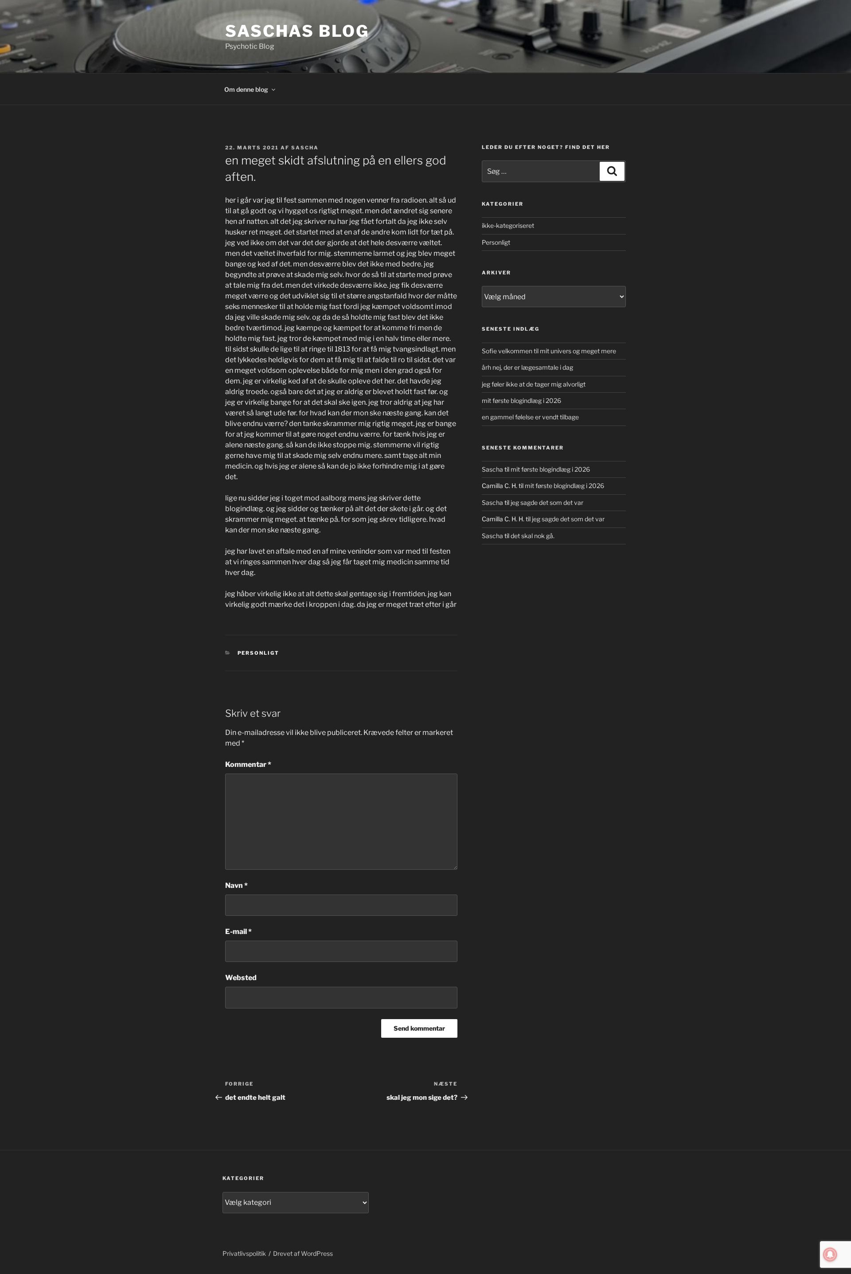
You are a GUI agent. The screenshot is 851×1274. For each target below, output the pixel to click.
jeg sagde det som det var (547, 502)
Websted (241, 977)
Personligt (259, 653)
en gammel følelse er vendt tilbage (530, 417)
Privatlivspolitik (244, 1253)
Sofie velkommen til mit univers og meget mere (549, 351)
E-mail (238, 931)
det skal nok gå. (532, 535)
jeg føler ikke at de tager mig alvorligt (534, 384)
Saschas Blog (297, 31)
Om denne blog (246, 89)
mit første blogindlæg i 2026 (521, 400)
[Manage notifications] (830, 1254)
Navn (236, 885)
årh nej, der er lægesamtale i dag (527, 367)
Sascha (305, 148)
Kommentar (248, 764)
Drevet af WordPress (303, 1253)
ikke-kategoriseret (508, 225)
